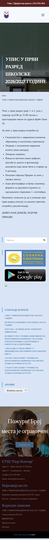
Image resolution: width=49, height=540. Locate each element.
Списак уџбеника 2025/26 (12, 515)
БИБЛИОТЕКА (7, 519)
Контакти (5, 527)
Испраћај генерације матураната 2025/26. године (21, 495)
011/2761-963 (39, 3)
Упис (9, 3)
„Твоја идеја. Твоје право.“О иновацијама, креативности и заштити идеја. (25, 351)
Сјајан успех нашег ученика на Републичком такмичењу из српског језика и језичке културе (24, 361)
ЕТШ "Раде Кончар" (21, 535)
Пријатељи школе (22, 3)
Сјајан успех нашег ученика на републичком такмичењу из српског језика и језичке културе (24, 370)
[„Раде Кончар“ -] (6, 17)
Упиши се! (24, 444)
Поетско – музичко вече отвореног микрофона (19, 499)
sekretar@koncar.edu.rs (16, 479)
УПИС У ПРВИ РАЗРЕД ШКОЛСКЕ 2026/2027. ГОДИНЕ (24, 490)
